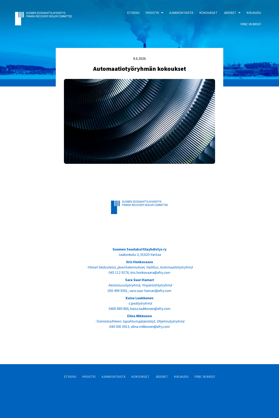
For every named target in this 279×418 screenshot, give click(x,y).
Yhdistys (89, 377)
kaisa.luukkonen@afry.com (150, 308)
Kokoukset (140, 377)
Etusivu (70, 377)
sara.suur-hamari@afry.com (150, 290)
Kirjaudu (181, 377)
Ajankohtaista (113, 377)
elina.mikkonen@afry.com (150, 326)
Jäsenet (161, 377)
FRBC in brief (204, 377)
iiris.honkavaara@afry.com (150, 272)
